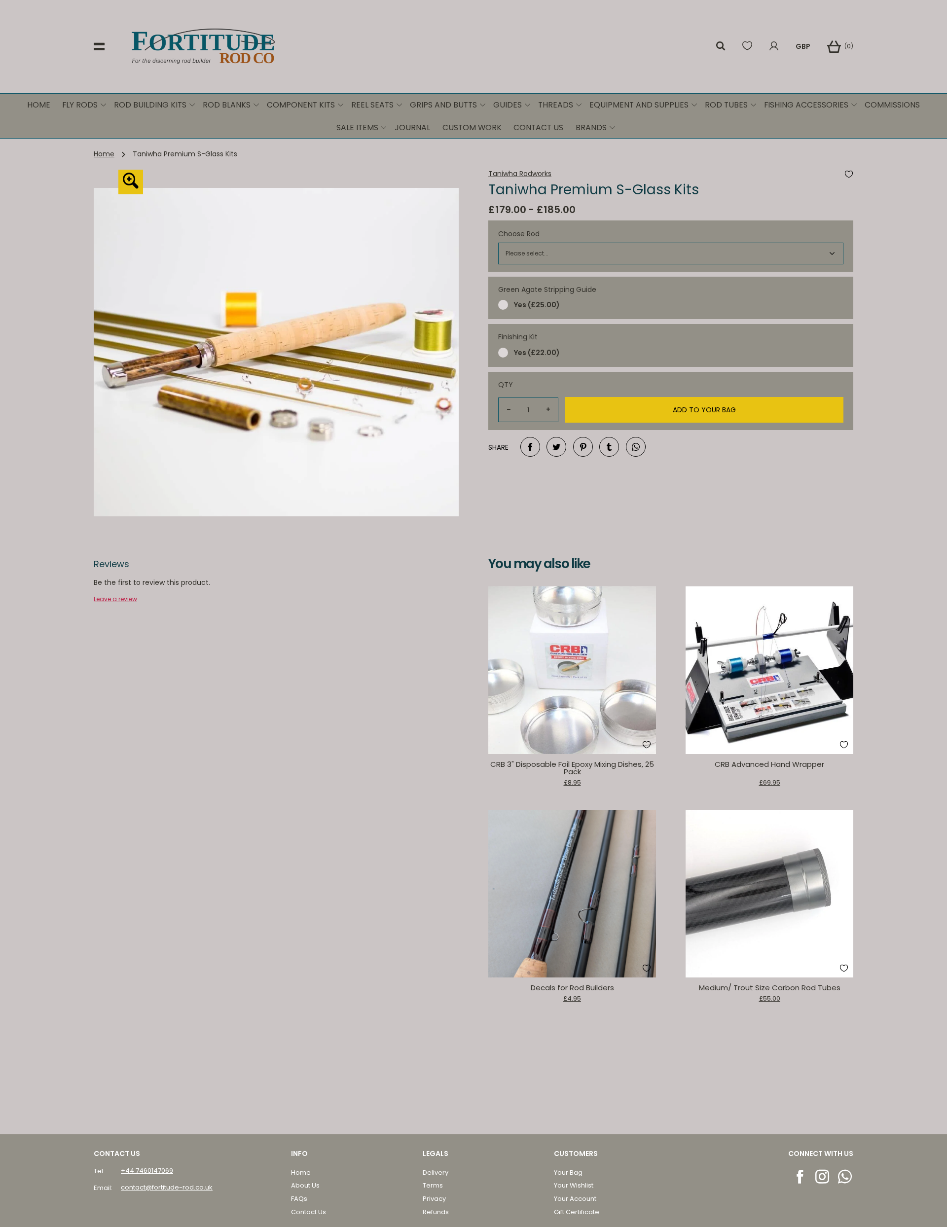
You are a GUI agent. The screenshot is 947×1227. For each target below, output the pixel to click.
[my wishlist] (747, 46)
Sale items (357, 127)
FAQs (299, 1198)
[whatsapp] (845, 1176)
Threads (555, 104)
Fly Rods (80, 104)
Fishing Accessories (806, 104)
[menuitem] (38, 105)
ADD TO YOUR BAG (704, 410)
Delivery (435, 1172)
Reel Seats (372, 104)
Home (38, 104)
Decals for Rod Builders (572, 987)
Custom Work (472, 127)
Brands (591, 127)
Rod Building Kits (150, 104)
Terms (433, 1185)
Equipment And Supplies (639, 104)
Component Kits (301, 104)
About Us (305, 1185)
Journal (412, 127)
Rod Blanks (227, 104)
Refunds (436, 1212)
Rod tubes (726, 104)
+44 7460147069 (147, 1170)
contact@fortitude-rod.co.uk (167, 1187)
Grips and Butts (443, 104)
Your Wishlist (573, 1185)
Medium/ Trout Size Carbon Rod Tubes (769, 987)
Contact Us (538, 127)
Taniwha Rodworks (519, 174)
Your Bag (568, 1172)
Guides (507, 104)
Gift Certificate (576, 1212)
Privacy (434, 1198)
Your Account (575, 1198)
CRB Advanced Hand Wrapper (769, 764)
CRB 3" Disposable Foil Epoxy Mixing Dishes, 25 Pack (572, 768)
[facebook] (800, 1176)
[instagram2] (823, 1176)
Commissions (892, 104)
